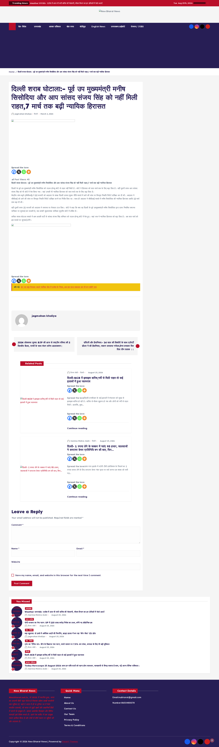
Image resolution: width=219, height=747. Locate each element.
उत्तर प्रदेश (29, 619)
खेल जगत (70, 26)
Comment (17, 525)
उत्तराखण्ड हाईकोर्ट (118, 26)
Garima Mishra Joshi (80, 441)
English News (98, 26)
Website (15, 562)
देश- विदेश (22, 26)
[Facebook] (14, 172)
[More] (28, 172)
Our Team (69, 714)
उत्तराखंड (37, 26)
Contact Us (70, 708)
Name (15, 548)
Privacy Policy (71, 719)
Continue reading (77, 428)
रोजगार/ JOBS (137, 26)
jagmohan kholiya (23, 114)
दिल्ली (36, 114)
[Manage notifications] (212, 740)
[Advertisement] (109, 49)
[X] (19, 172)
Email (80, 548)
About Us (69, 703)
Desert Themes (70, 741)
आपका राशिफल (55, 26)
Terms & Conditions (74, 725)
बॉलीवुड (83, 26)
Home (12, 72)
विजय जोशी (74, 372)
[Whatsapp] (24, 172)
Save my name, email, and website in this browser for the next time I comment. (58, 575)
